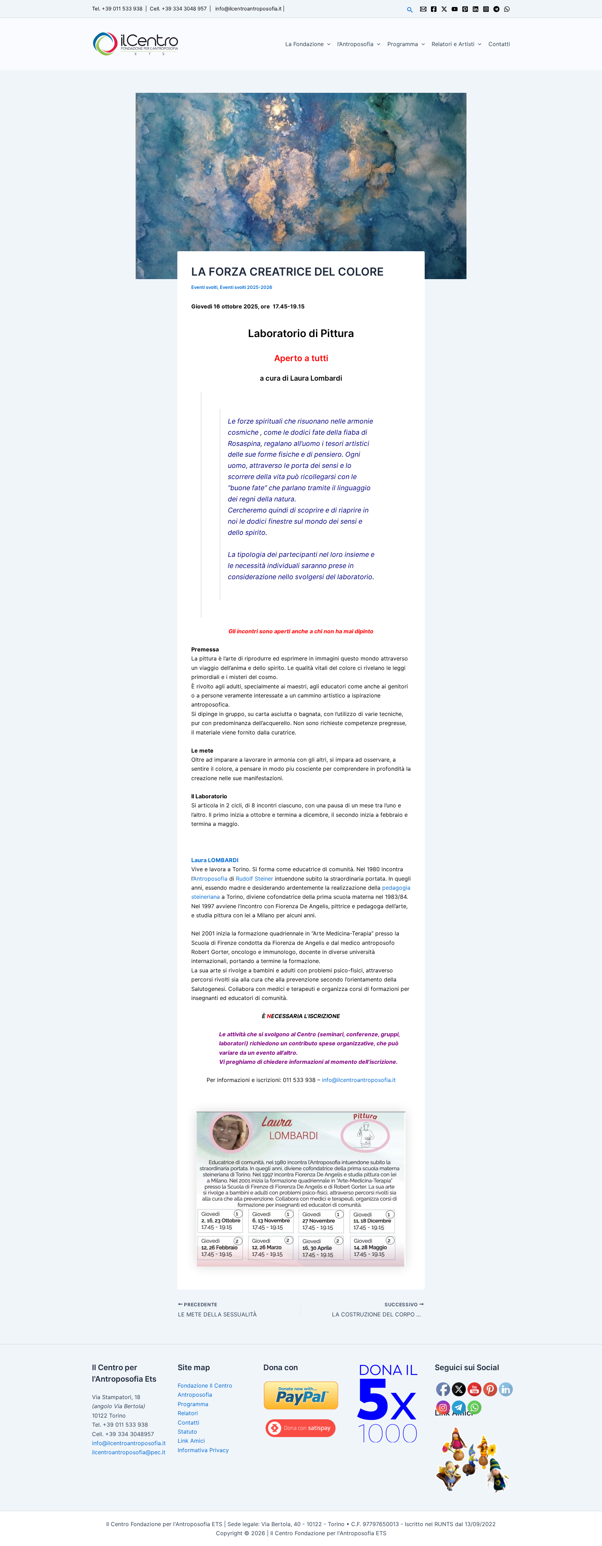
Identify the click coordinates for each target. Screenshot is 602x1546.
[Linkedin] (475, 9)
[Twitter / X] (444, 9)
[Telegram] (496, 9)
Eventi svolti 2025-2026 (246, 287)
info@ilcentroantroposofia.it (248, 9)
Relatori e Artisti (453, 43)
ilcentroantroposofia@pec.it (128, 1452)
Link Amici (191, 1440)
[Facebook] (434, 9)
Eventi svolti (204, 287)
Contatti (499, 43)
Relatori (188, 1413)
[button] (410, 10)
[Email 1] (423, 9)
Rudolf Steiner (254, 878)
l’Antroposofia (355, 43)
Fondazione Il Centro (205, 1385)
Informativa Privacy (203, 1450)
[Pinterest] (465, 9)
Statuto (187, 1431)
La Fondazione (304, 43)
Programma (402, 43)
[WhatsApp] (507, 9)
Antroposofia (210, 878)
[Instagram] (486, 9)
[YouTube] (455, 9)
